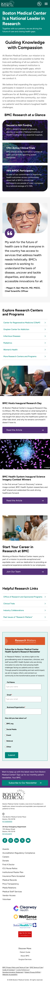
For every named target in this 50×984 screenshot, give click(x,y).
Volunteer (6, 899)
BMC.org (10, 724)
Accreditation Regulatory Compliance (18, 853)
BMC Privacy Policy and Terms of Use (15, 967)
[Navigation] (46, 4)
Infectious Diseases (11, 336)
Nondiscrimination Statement (12, 972)
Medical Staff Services (12, 891)
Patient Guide (25, 952)
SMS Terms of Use (36, 967)
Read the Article (14, 430)
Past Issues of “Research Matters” (18, 617)
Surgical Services (24, 959)
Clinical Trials (9, 603)
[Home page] (13, 799)
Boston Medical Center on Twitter (22, 840)
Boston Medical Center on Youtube (28, 840)
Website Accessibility (9, 975)
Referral (10, 741)
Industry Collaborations (13, 610)
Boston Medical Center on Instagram (10, 840)
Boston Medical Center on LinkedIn (16, 840)
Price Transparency (10, 884)
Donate (5, 861)
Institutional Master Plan (12, 872)
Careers (5, 857)
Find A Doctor (8, 864)
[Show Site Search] (39, 4)
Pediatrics (7, 343)
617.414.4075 (7, 834)
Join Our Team (13, 571)
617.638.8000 (7, 822)
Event (9, 735)
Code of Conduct (8, 970)
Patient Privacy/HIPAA (32, 972)
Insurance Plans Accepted (13, 876)
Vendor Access (9, 895)
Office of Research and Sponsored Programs (22, 597)
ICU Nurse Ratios (9, 868)
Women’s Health (10, 349)
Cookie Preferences (22, 970)
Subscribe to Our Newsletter (23, 783)
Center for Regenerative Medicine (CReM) (21, 322)
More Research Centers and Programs (19, 356)
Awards (5, 849)
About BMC (25, 956)
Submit (11, 755)
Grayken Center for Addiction (16, 329)
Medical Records (9, 880)
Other (9, 747)
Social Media (11, 729)
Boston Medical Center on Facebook (4, 840)
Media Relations (9, 888)
